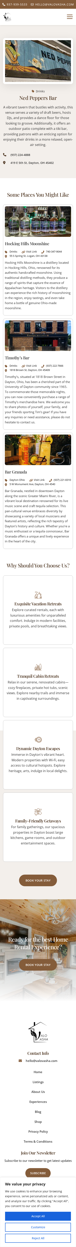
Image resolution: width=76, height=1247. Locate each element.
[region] (38, 1212)
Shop (38, 1122)
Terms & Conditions (38, 1141)
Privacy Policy (38, 1131)
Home (38, 1072)
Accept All (38, 1216)
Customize (38, 1227)
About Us (38, 1092)
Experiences (38, 1102)
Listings (38, 1082)
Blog (38, 1112)
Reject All (38, 1238)
